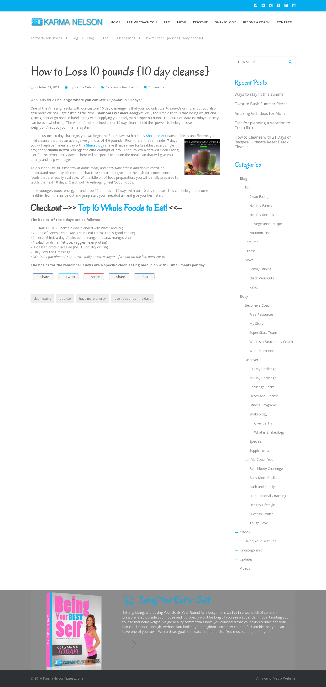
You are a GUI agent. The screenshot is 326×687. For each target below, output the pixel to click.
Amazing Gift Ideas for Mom (260, 113)
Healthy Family (260, 205)
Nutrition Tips (259, 233)
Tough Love (258, 523)
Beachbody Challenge (266, 468)
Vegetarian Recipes (269, 223)
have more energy (92, 298)
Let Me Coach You (142, 22)
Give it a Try (263, 423)
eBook (245, 532)
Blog (243, 178)
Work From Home (263, 350)
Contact (284, 22)
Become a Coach (256, 22)
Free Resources (261, 314)
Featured (251, 242)
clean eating (42, 298)
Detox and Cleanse (264, 396)
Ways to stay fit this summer (260, 94)
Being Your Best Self (260, 541)
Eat (167, 22)
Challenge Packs (261, 387)
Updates (246, 559)
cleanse (65, 298)
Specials (255, 441)
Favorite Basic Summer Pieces (261, 103)
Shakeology (225, 22)
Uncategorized (251, 550)
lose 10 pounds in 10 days (132, 298)
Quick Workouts (261, 278)
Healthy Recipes (261, 214)
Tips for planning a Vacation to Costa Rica (262, 125)
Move (181, 22)
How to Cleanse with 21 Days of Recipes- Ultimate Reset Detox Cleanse (263, 142)
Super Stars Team (263, 332)
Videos (245, 568)
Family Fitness (260, 269)
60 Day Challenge (262, 378)
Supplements (259, 450)
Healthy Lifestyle (262, 505)
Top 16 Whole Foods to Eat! (122, 207)
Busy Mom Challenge (265, 477)
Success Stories (261, 514)
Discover (200, 22)
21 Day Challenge (262, 369)
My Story (256, 323)
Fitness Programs (263, 405)
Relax (253, 287)
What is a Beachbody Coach (271, 341)
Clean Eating (129, 87)
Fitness (250, 251)
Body (244, 296)
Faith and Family (262, 486)
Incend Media (271, 678)
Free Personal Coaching (267, 495)
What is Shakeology (269, 432)
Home (115, 22)
